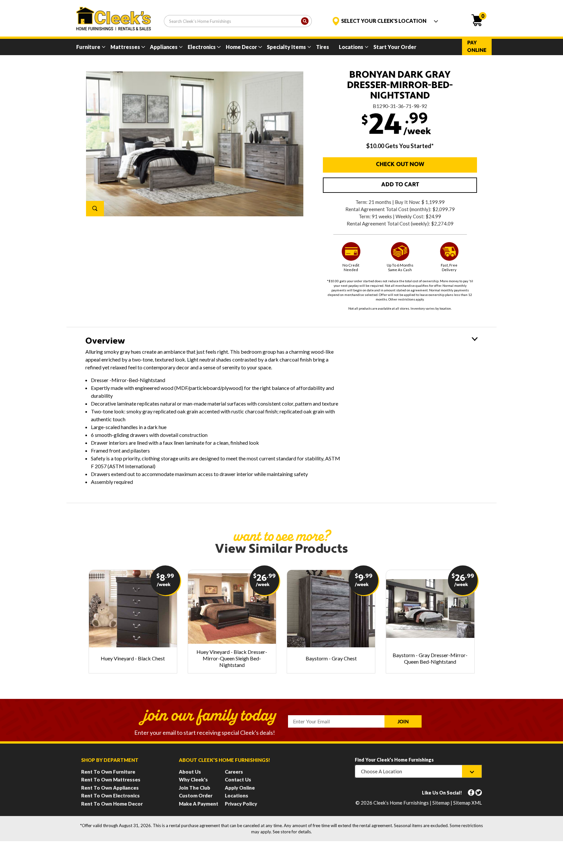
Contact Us (238, 779)
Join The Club (194, 788)
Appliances (164, 47)
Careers (234, 772)
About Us (190, 772)
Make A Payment (198, 804)
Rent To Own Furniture (108, 772)
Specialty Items (286, 47)
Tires (322, 47)
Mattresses (125, 47)
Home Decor (241, 47)
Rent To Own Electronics (110, 795)
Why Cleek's (193, 779)
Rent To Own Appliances (110, 788)
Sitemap (441, 803)
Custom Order (195, 795)
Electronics (202, 47)
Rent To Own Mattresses (110, 779)
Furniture (88, 47)
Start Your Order (394, 47)
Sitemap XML (467, 803)
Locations (351, 47)
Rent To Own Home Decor (112, 804)
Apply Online (240, 788)
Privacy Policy (241, 804)
